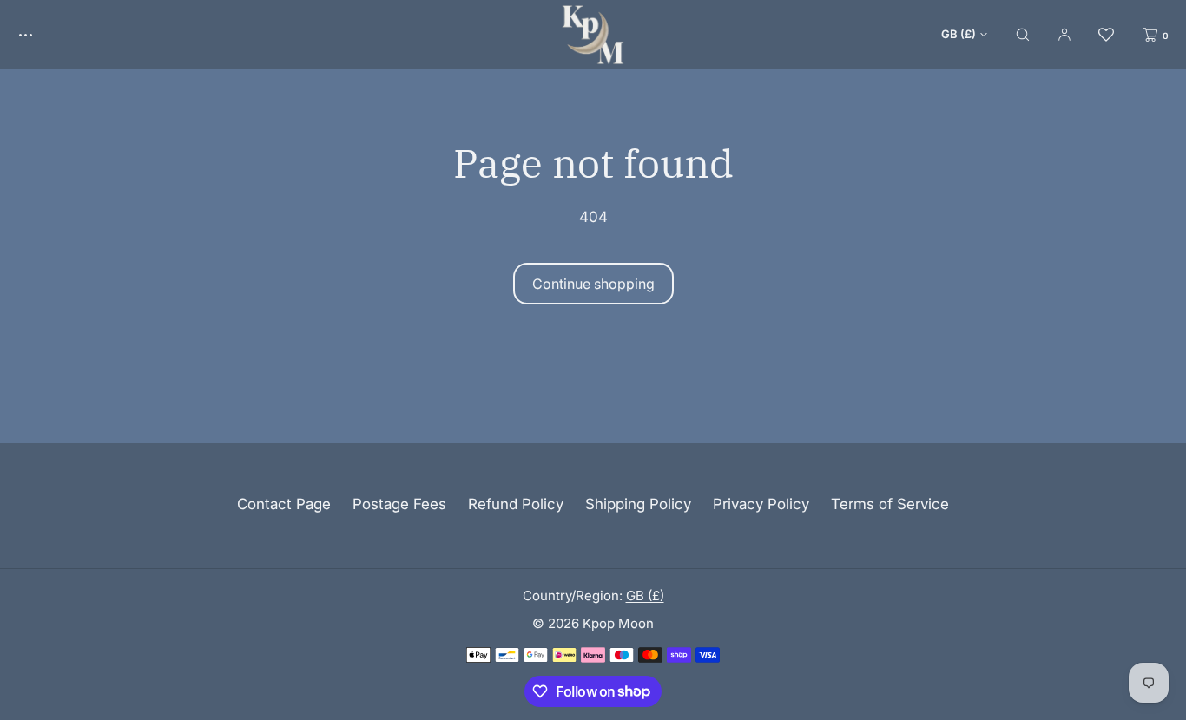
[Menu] (38, 34)
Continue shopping (593, 283)
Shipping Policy (638, 504)
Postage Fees (399, 504)
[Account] (1064, 34)
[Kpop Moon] (593, 34)
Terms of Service (890, 504)
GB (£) (958, 34)
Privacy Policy (761, 504)
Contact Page (284, 504)
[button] (1023, 34)
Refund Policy (515, 504)
